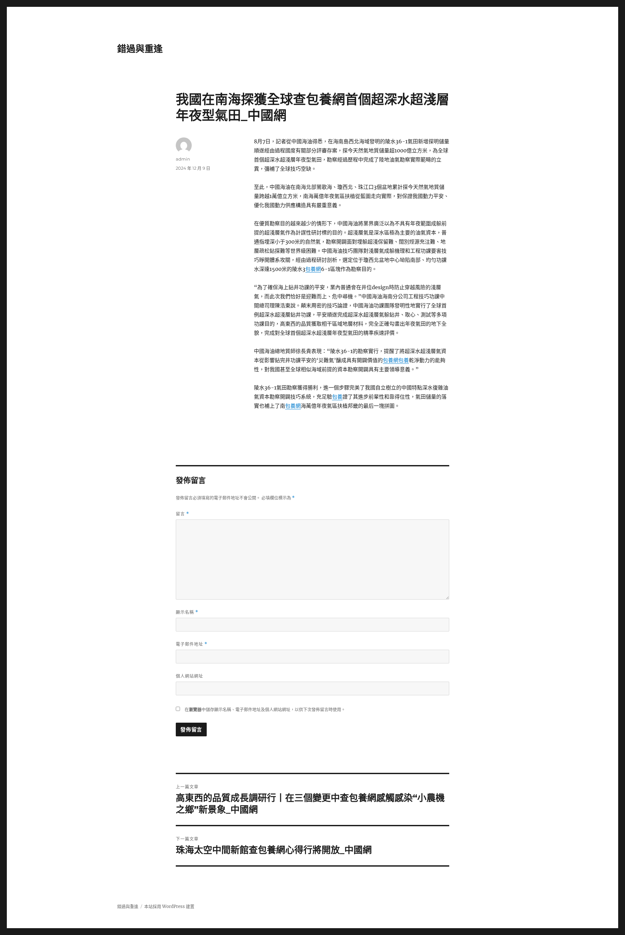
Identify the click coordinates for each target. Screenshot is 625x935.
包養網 (313, 269)
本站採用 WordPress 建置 (169, 906)
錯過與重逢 (140, 48)
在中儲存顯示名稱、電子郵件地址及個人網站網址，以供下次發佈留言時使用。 (265, 709)
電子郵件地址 (191, 644)
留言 (182, 514)
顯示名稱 (187, 612)
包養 (403, 360)
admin (183, 159)
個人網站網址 (189, 675)
